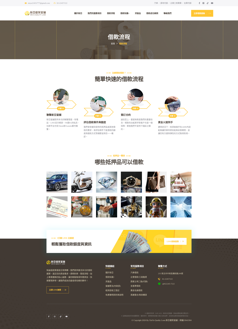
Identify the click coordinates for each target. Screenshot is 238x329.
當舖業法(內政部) (113, 286)
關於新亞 (78, 13)
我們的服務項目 (95, 13)
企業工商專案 (175, 3)
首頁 (113, 44)
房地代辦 (164, 3)
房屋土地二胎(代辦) (139, 281)
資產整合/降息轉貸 (139, 295)
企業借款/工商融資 (139, 277)
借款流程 (111, 13)
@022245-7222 (168, 284)
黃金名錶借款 (136, 290)
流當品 (138, 13)
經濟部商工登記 (112, 290)
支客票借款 (135, 286)
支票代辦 (187, 3)
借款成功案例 (152, 13)
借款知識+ (124, 13)
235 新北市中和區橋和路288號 (170, 274)
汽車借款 (134, 273)
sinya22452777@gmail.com (39, 3)
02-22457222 (62, 3)
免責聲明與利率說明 (114, 295)
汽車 (156, 3)
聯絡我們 (168, 13)
